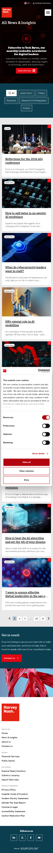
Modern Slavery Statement (15, 798)
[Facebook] (31, 838)
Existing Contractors (43, 3)
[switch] (46, 426)
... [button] (30, 618)
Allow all (26, 462)
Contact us (7, 746)
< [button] (9, 618)
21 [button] (43, 618)
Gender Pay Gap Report (14, 802)
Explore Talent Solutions (14, 771)
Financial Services (10, 756)
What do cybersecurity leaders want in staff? (25, 269)
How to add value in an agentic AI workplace (25, 215)
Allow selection (26, 471)
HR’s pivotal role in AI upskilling (20, 323)
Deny (26, 480)
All (13, 93)
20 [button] (36, 618)
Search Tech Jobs (10, 779)
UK (28, 3)
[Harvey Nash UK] (7, 12)
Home (5, 733)
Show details (38, 453)
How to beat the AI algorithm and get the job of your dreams (25, 540)
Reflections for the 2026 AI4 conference (24, 161)
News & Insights (9, 737)
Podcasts (11, 100)
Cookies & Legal (10, 807)
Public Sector (8, 760)
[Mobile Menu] (48, 12)
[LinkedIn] (14, 838)
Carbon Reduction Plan (13, 815)
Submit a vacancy (11, 775)
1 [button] (14, 618)
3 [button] (25, 618)
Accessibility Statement (13, 811)
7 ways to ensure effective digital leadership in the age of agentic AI (25, 594)
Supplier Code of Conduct (15, 794)
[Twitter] (22, 838)
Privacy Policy (9, 789)
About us (6, 741)
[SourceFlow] (30, 848)
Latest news (26, 93)
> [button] (48, 618)
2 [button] (19, 618)
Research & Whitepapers (34, 100)
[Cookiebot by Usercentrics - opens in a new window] (38, 370)
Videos (41, 93)
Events (26, 108)
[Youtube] (39, 838)
